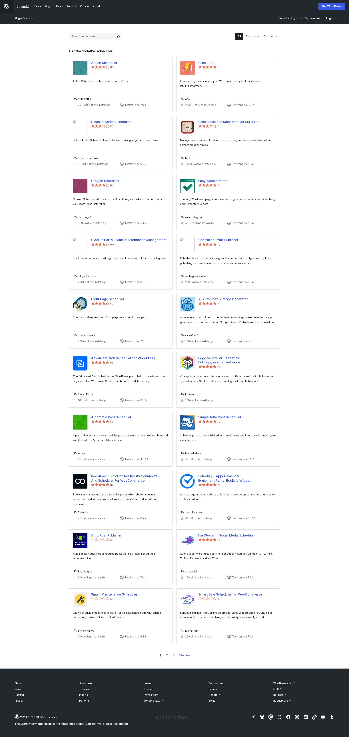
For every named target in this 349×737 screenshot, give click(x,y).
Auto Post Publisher (106, 535)
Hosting (19, 694)
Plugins (83, 694)
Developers (151, 694)
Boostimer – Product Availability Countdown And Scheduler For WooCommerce (125, 478)
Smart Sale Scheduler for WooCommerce (230, 594)
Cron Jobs (206, 63)
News (18, 689)
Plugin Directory (24, 18)
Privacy (19, 700)
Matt (277, 689)
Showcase (85, 683)
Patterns (84, 700)
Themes (84, 689)
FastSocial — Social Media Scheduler (226, 535)
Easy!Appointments (213, 181)
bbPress (279, 694)
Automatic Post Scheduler (111, 417)
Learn (147, 683)
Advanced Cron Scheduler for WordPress (123, 358)
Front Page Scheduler (107, 299)
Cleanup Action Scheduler (111, 122)
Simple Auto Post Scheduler (219, 417)
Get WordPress (332, 6)
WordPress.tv (153, 700)
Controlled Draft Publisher (218, 240)
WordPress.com (284, 683)
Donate (215, 694)
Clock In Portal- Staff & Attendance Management (129, 240)
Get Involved (216, 683)
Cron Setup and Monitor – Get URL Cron (228, 122)
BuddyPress (282, 700)
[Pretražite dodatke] (118, 36)
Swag (213, 700)
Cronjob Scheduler (105, 181)
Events (213, 689)
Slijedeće (184, 655)
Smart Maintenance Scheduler (114, 594)
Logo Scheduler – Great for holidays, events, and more (219, 360)
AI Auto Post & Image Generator (223, 299)
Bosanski (54, 717)
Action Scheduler (104, 63)
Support (149, 689)
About (18, 683)
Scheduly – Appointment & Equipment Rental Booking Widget (224, 478)
